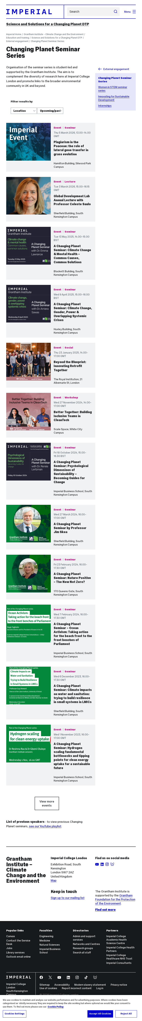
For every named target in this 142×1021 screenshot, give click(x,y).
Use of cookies (48, 988)
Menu (127, 11)
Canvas (10, 936)
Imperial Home (13, 34)
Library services (15, 952)
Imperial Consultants (118, 963)
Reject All (126, 1013)
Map (53, 880)
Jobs (9, 948)
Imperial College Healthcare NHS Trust (119, 956)
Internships (105, 105)
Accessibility (62, 984)
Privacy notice (119, 984)
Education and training (17, 37)
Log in (99, 988)
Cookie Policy (56, 1006)
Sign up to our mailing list (68, 898)
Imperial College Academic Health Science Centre (116, 940)
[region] (71, 1008)
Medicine (44, 940)
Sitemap (44, 984)
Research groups (83, 948)
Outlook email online (18, 956)
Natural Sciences (49, 944)
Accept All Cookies (100, 1013)
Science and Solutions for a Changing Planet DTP (47, 24)
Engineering (46, 936)
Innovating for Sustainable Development (113, 98)
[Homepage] (35, 12)
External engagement (17, 41)
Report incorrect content (77, 988)
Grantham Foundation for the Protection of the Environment (115, 899)
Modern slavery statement (90, 984)
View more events (46, 803)
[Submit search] (115, 11)
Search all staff (82, 952)
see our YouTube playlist (45, 826)
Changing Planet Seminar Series (47, 41)
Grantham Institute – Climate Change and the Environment (53, 34)
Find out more (105, 910)
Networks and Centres (86, 944)
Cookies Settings (14, 1013)
